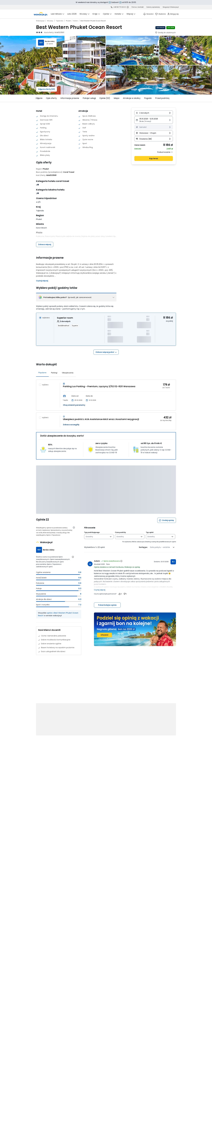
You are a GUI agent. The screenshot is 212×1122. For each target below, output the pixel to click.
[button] (153, 120)
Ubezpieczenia (67, 373)
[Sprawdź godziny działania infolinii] (128, 7)
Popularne (42, 373)
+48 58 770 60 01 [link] (119, 7)
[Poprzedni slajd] (34, 98)
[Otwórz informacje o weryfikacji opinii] (74, 527)
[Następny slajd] (177, 98)
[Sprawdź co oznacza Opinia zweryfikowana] (121, 561)
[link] (40, 14)
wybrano (46, 318)
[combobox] (97, 536)
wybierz (45, 384)
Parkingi (54, 373)
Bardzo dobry (50, 41)
